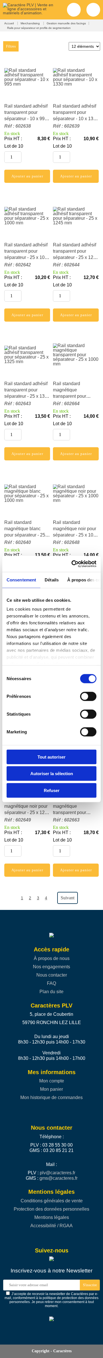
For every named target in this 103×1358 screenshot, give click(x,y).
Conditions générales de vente (52, 1200)
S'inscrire (90, 1285)
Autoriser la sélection (51, 773)
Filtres (11, 46)
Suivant (67, 897)
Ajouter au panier (27, 176)
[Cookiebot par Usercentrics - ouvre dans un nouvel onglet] (72, 564)
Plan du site (51, 991)
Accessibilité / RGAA (51, 1225)
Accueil (9, 23)
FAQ (51, 983)
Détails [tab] (52, 579)
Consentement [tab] (21, 579)
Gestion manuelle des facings (66, 23)
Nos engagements (51, 966)
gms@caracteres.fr (58, 1178)
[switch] (85, 696)
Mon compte (51, 1080)
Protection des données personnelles (51, 1209)
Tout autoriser (51, 756)
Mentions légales (51, 1217)
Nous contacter (51, 975)
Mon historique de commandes (51, 1097)
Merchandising (31, 23)
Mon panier (51, 1089)
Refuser (52, 790)
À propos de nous (52, 958)
